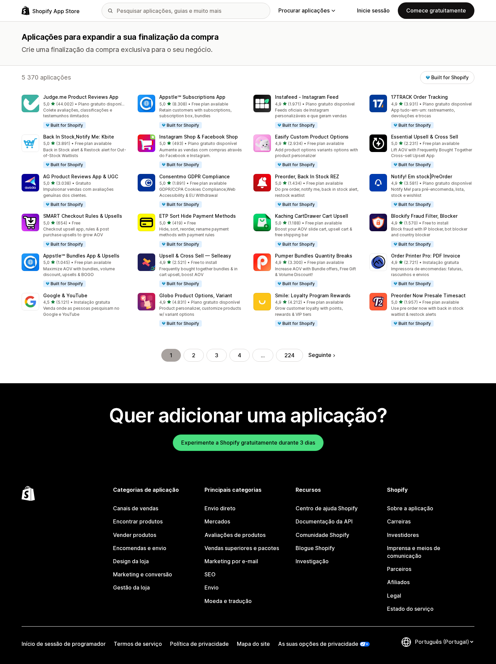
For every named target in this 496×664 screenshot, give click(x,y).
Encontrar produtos (138, 521)
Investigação (312, 561)
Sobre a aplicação (410, 508)
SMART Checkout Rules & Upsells (82, 216)
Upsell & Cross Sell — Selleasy (195, 256)
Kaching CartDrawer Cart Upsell (311, 216)
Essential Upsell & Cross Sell (424, 137)
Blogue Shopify (315, 548)
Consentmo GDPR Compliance (194, 176)
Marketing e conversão (142, 574)
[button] (74, 112)
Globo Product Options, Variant (195, 295)
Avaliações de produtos (235, 535)
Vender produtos (134, 535)
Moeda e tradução (228, 601)
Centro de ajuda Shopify (327, 508)
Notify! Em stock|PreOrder (421, 176)
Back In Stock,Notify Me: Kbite (78, 137)
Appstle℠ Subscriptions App (192, 97)
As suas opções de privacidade (318, 643)
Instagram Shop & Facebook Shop (198, 137)
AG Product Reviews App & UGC (80, 176)
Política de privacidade (199, 643)
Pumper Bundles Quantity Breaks (313, 256)
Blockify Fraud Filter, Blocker (424, 216)
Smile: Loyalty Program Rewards (313, 295)
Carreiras (399, 521)
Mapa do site (253, 643)
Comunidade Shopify (322, 535)
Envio (211, 587)
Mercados (217, 521)
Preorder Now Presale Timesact (428, 295)
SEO (210, 574)
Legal (394, 595)
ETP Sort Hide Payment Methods (197, 216)
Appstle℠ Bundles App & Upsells (81, 256)
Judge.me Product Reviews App (80, 97)
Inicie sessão (373, 10)
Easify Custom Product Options (312, 137)
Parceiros (399, 569)
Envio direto (220, 508)
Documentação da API (324, 521)
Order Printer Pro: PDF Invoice (425, 256)
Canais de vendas (135, 508)
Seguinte (319, 355)
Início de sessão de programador (64, 643)
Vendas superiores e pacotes (241, 548)
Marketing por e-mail (231, 561)
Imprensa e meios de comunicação (413, 552)
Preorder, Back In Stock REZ (307, 176)
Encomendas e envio (139, 548)
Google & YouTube (65, 295)
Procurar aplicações (304, 10)
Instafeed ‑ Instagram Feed (306, 97)
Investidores (403, 535)
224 (289, 355)
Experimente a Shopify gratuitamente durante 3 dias (248, 442)
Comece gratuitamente (436, 10)
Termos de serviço (138, 643)
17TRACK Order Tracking (419, 97)
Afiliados (398, 582)
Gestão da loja (131, 587)
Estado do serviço (410, 608)
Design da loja (131, 561)
